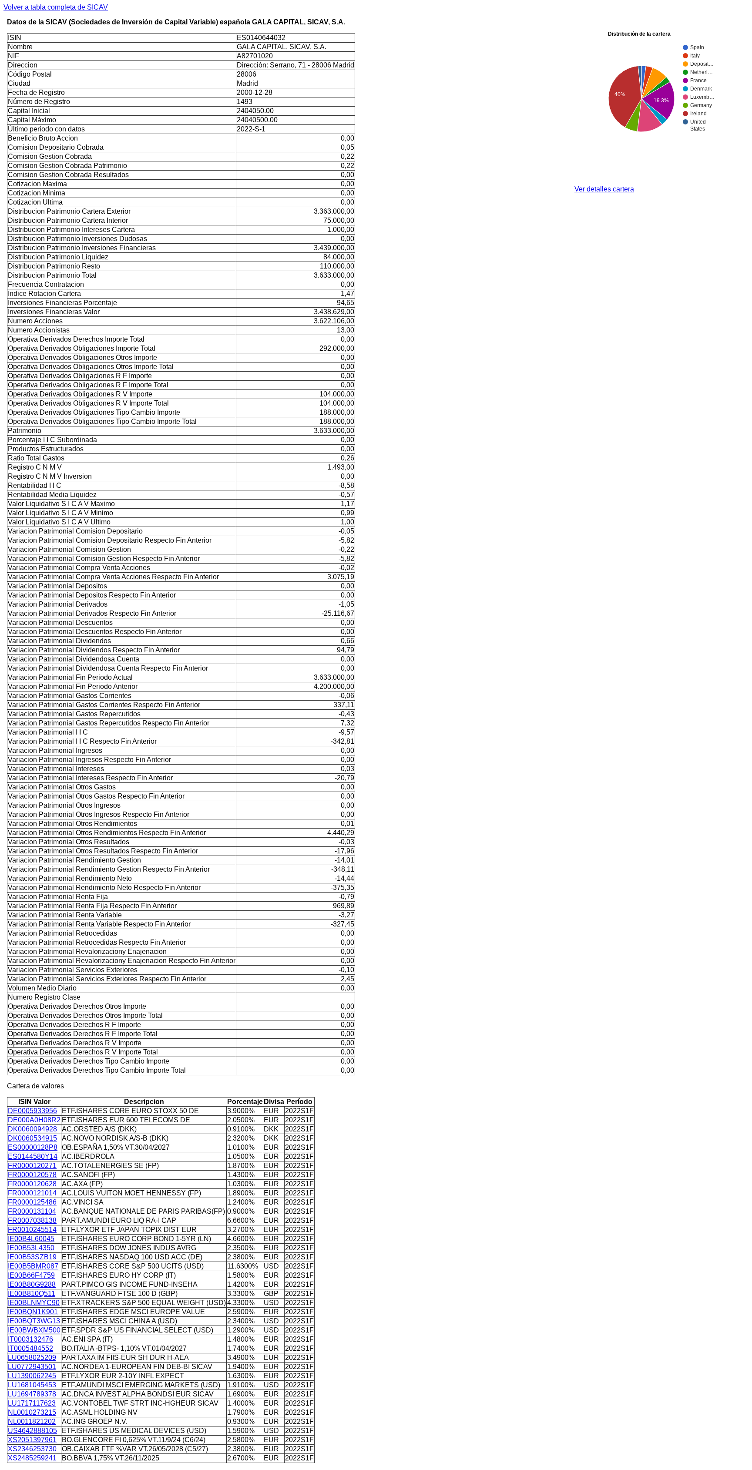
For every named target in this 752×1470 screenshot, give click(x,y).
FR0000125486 (32, 1202)
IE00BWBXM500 (34, 1330)
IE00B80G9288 (32, 1284)
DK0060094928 (32, 1129)
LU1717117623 (32, 1403)
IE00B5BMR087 (33, 1266)
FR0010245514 (32, 1229)
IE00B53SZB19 (32, 1257)
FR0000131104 (32, 1211)
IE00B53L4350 (31, 1248)
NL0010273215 (32, 1412)
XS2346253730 (32, 1449)
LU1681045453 (32, 1385)
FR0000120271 (32, 1165)
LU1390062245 (32, 1375)
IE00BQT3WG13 (34, 1321)
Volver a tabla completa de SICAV (55, 7)
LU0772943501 (32, 1366)
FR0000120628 (32, 1184)
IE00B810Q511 (31, 1293)
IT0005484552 (30, 1348)
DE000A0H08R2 (34, 1120)
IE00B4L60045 (31, 1238)
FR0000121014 (32, 1193)
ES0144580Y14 (32, 1156)
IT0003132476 (30, 1339)
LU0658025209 (32, 1357)
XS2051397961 (32, 1439)
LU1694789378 (32, 1394)
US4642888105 (32, 1430)
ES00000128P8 (32, 1147)
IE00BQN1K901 (33, 1312)
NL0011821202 (32, 1421)
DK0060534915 (32, 1138)
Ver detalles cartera (604, 189)
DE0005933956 (32, 1110)
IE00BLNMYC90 (34, 1302)
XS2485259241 (32, 1458)
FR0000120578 (32, 1174)
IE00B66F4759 (31, 1275)
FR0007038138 (32, 1220)
